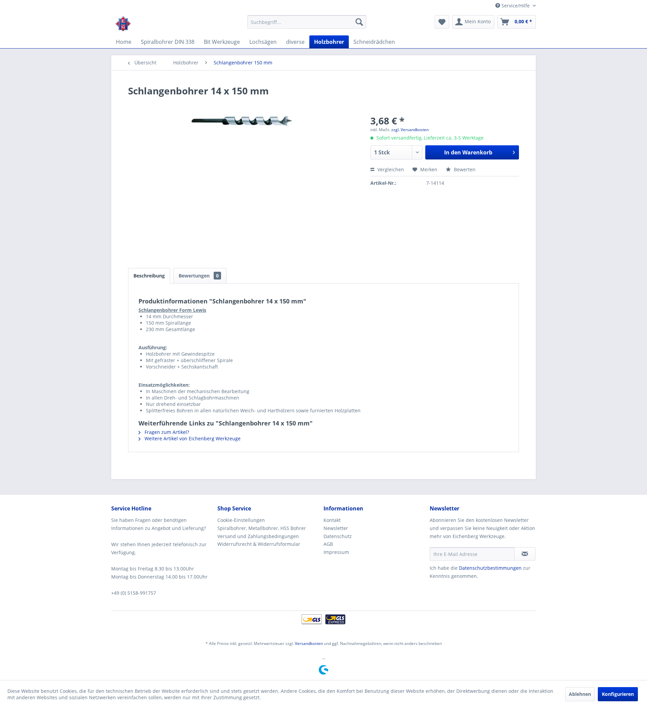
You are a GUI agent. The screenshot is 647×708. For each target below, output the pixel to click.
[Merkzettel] (442, 22)
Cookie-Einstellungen (241, 520)
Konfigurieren (618, 694)
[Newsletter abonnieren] (524, 554)
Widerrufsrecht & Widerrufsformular (258, 544)
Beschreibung (149, 275)
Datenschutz (338, 536)
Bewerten (464, 169)
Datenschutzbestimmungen (490, 568)
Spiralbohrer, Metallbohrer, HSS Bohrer (261, 528)
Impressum (336, 552)
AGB (328, 544)
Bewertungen (199, 275)
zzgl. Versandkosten (410, 129)
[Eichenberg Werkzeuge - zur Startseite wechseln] (123, 23)
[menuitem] (306, 22)
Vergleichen (390, 169)
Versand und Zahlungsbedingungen (258, 536)
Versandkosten (309, 643)
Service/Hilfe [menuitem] (515, 5)
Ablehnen (580, 694)
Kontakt (332, 520)
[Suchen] (359, 22)
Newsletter (336, 528)
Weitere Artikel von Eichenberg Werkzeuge (192, 438)
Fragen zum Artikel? (166, 432)
